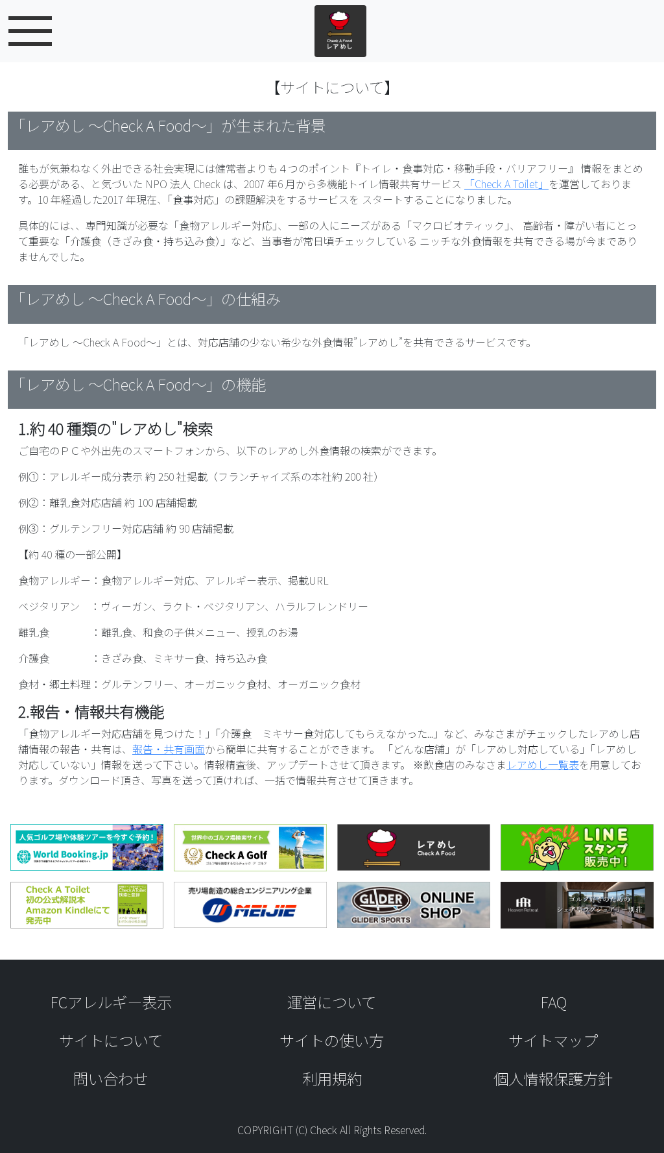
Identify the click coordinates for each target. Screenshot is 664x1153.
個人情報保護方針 (553, 1078)
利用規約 (332, 1078)
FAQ (553, 1002)
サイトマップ (553, 1040)
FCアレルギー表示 (111, 1002)
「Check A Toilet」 (506, 183)
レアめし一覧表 (542, 764)
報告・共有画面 (168, 749)
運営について (331, 1002)
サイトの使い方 (331, 1040)
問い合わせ (110, 1078)
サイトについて (111, 1040)
